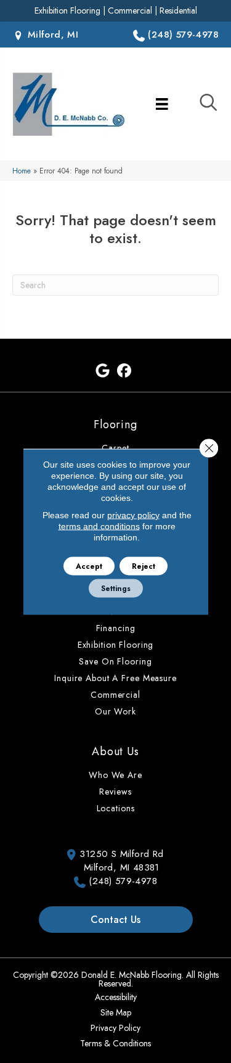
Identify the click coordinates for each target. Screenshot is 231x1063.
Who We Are (115, 775)
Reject (143, 565)
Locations (116, 808)
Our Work (115, 711)
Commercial (130, 10)
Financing (116, 628)
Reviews (115, 791)
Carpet (115, 448)
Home (21, 170)
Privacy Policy (115, 1028)
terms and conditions (99, 526)
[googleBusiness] (103, 371)
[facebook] (125, 371)
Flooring (115, 424)
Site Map (115, 1012)
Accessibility (116, 997)
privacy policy (133, 514)
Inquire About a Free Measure (115, 678)
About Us (115, 751)
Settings (116, 588)
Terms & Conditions (115, 1043)
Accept (89, 565)
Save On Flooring (115, 661)
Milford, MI (51, 34)
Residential (178, 10)
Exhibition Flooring (67, 10)
